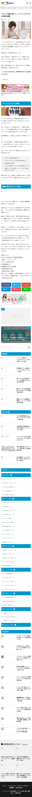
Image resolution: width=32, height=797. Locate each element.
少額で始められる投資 (9, 601)
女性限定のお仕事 (8, 546)
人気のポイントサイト (9, 483)
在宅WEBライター (6, 19)
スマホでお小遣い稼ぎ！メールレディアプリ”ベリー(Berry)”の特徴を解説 (24, 730)
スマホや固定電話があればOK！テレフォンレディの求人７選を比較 (23, 417)
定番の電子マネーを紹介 (9, 620)
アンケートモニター (9, 479)
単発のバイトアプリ (8, 542)
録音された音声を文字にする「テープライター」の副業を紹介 (8, 758)
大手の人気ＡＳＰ (8, 577)
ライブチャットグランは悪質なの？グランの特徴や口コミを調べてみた (24, 658)
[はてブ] (6, 289)
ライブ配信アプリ (8, 530)
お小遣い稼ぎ (7, 475)
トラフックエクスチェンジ (10, 589)
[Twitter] (16, 285)
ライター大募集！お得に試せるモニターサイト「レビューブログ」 (8, 775)
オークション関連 (8, 518)
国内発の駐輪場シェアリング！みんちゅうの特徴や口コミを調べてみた (24, 668)
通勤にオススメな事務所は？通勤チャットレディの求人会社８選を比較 (24, 401)
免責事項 (11, 787)
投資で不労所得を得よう (9, 605)
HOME (4, 7)
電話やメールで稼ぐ (9, 554)
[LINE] (26, 289)
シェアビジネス (8, 534)
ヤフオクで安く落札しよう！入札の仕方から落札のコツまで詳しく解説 (24, 689)
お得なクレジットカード (9, 613)
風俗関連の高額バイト (9, 565)
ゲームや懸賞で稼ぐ (9, 490)
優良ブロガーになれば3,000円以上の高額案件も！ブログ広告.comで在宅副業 (24, 775)
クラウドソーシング (9, 502)
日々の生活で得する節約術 (10, 617)
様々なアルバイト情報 (9, 522)
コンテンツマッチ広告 (9, 585)
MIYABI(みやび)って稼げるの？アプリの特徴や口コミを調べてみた (24, 647)
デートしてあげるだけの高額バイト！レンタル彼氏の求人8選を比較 (24, 678)
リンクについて (12, 785)
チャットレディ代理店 (9, 561)
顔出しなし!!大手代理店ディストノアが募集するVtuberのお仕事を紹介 (23, 380)
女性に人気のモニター (9, 510)
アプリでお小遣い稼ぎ (9, 487)
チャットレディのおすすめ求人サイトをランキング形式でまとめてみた (24, 438)
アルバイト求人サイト (9, 538)
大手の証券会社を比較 (9, 597)
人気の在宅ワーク (8, 514)
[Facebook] (6, 285)
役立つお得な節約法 (9, 609)
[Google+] (26, 285)
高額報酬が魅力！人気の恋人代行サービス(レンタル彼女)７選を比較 (24, 699)
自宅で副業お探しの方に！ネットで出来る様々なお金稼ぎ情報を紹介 (24, 448)
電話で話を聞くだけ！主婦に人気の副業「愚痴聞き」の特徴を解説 (24, 719)
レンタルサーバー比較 (9, 581)
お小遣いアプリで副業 (9, 557)
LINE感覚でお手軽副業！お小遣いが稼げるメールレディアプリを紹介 (24, 428)
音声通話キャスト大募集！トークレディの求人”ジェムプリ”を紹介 (24, 370)
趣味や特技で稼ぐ (8, 526)
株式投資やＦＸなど (9, 593)
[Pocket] (16, 289)
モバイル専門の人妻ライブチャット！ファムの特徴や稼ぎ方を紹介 (24, 709)
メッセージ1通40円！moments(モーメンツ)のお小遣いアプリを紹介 (23, 359)
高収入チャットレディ (9, 550)
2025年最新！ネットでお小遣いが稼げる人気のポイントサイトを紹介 (24, 459)
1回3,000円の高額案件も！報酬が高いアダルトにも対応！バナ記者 (23, 758)
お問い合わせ (19, 787)
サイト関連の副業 (8, 573)
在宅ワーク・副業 (23, 7)
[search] (29, 347)
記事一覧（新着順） (12, 7)
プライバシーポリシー (23, 785)
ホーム (4, 785)
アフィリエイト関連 (9, 569)
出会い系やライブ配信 (9, 624)
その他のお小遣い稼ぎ (9, 494)
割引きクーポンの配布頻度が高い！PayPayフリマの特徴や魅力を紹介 (24, 390)
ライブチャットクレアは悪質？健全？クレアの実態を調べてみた (24, 637)
